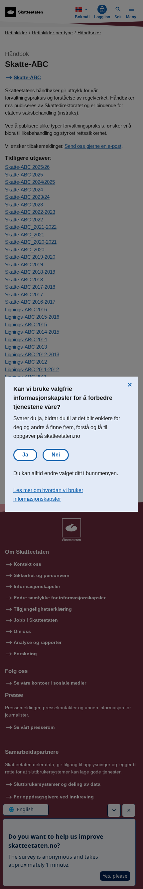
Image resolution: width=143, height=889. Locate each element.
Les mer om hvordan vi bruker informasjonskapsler (48, 494)
